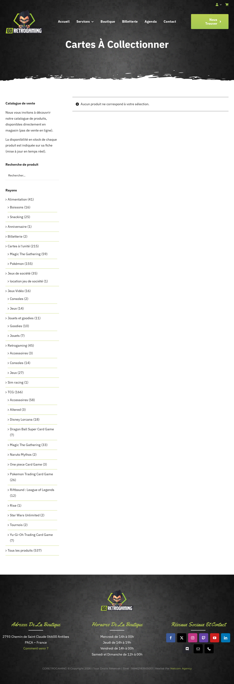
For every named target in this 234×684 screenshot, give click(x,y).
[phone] (209, 648)
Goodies (16, 326)
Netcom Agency (181, 668)
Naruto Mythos (21, 454)
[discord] (187, 648)
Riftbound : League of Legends (32, 490)
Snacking (16, 217)
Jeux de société (19, 273)
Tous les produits (20, 550)
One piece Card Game (26, 464)
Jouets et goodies (21, 318)
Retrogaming (17, 345)
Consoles (16, 299)
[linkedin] (225, 637)
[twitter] (181, 637)
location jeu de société (26, 281)
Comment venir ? (35, 648)
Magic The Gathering (25, 254)
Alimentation (17, 199)
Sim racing (15, 382)
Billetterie (15, 236)
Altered (15, 409)
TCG (11, 392)
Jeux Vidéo (16, 291)
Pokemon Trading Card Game (31, 474)
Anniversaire (17, 226)
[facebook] (170, 637)
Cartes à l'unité (19, 246)
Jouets (15, 336)
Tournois (16, 525)
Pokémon (17, 264)
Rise (13, 505)
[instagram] (192, 637)
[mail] (198, 648)
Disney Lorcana (21, 419)
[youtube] (214, 637)
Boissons (16, 207)
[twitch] (203, 637)
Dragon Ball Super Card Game (32, 429)
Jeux (13, 308)
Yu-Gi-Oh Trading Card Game (31, 535)
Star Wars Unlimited (24, 515)
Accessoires (19, 353)
